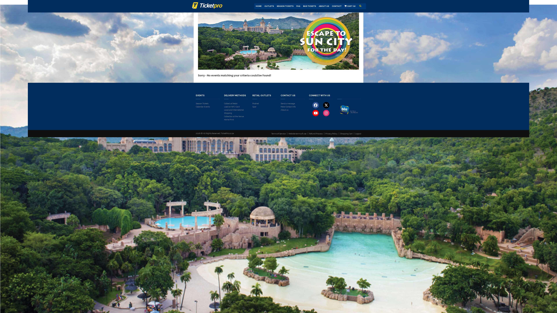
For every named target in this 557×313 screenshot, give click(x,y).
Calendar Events (203, 107)
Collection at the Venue (234, 116)
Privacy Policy (331, 134)
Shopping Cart (346, 134)
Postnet (255, 103)
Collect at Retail (230, 103)
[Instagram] (326, 113)
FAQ (298, 6)
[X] (326, 105)
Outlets (269, 6)
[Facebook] (316, 105)
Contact (337, 6)
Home (259, 6)
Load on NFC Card (232, 107)
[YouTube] (316, 113)
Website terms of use (297, 134)
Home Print (229, 120)
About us (284, 110)
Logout (358, 134)
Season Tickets (285, 6)
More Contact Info (288, 107)
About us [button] (324, 6)
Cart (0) (351, 6)
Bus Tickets (309, 6)
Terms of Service (278, 134)
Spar (254, 107)
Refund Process (316, 134)
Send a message (288, 103)
